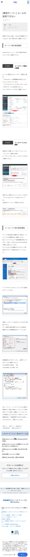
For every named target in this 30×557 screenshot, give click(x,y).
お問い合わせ (15, 475)
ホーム (2, 488)
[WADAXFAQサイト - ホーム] (15, 2)
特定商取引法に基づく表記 (13, 488)
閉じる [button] (22, 554)
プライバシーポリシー (9, 554)
